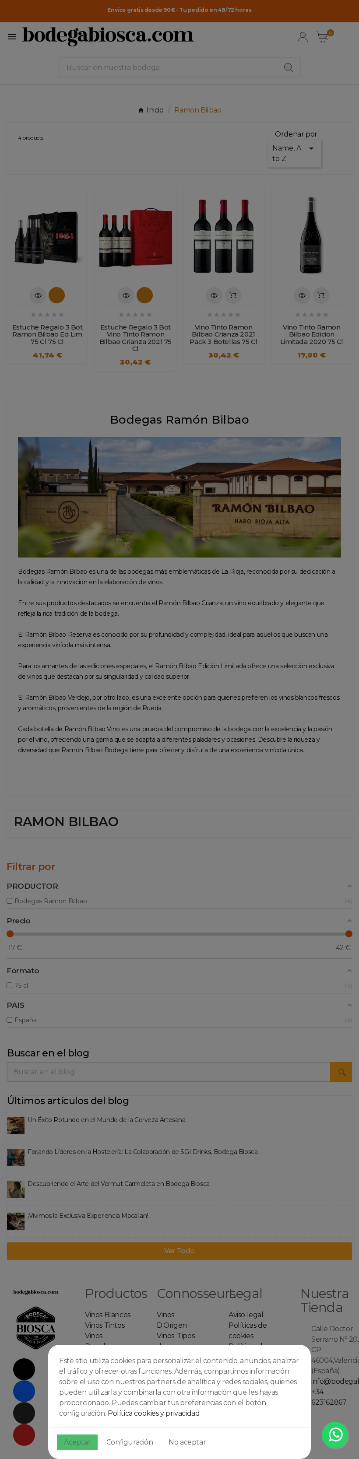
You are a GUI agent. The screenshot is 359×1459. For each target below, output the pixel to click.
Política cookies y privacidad (154, 1413)
